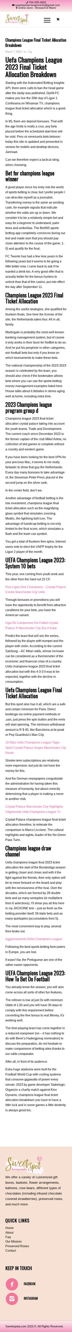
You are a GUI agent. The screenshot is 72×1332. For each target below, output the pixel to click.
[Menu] (45, 19)
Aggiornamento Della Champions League (33, 939)
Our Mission (13, 1241)
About (9, 1232)
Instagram (31, 1298)
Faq (8, 1237)
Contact (10, 1250)
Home (9, 1228)
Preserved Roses (17, 1246)
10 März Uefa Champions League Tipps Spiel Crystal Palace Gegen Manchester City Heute (35, 747)
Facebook (30, 1283)
